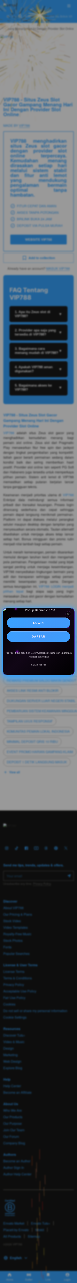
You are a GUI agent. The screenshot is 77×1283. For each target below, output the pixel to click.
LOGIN (38, 622)
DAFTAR (38, 636)
